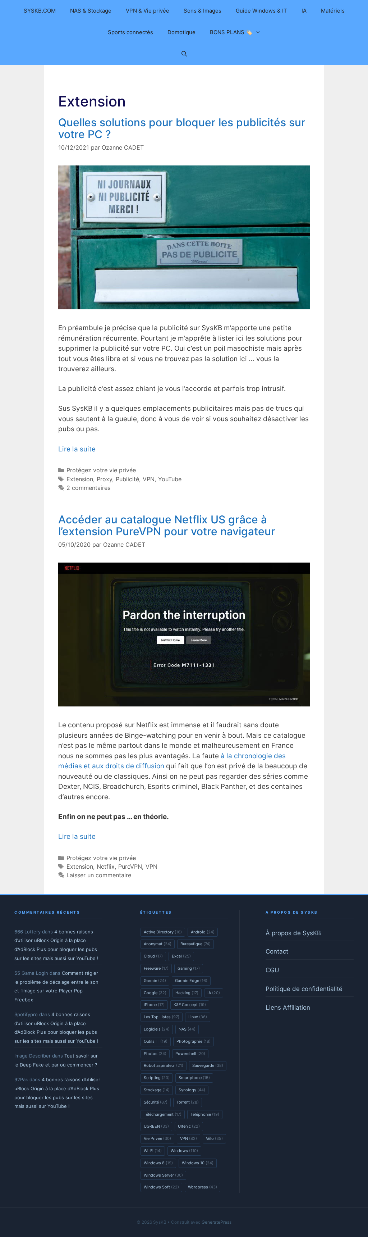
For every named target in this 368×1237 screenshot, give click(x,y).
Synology (192, 1089)
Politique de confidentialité (304, 988)
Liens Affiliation (288, 1007)
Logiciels (157, 1029)
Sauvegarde (207, 1065)
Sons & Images (202, 10)
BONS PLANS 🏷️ (231, 32)
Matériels (333, 10)
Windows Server (163, 1175)
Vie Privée (157, 1138)
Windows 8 (158, 1162)
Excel (181, 956)
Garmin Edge (191, 980)
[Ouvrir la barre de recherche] (183, 54)
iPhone (154, 1004)
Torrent (187, 1102)
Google (155, 992)
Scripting (157, 1077)
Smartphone (194, 1077)
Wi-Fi (153, 1150)
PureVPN (130, 866)
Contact (277, 951)
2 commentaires (88, 487)
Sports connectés (130, 32)
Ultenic (189, 1126)
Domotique (181, 32)
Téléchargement (162, 1114)
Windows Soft (161, 1187)
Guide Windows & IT (261, 10)
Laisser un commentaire (98, 875)
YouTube (169, 479)
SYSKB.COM (40, 10)
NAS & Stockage (90, 10)
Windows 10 (197, 1162)
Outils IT (155, 1041)
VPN (149, 479)
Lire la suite (77, 449)
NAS (187, 1029)
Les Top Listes (161, 1016)
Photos (155, 1053)
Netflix (106, 866)
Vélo (214, 1138)
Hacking (186, 992)
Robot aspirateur (163, 1065)
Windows (184, 1150)
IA (304, 10)
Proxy (104, 479)
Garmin (155, 980)
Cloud (153, 956)
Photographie (193, 1041)
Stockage (157, 1089)
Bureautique (195, 943)
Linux (197, 1016)
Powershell (190, 1053)
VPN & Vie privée (147, 10)
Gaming (189, 968)
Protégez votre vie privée (101, 470)
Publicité (127, 479)
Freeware (156, 968)
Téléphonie (204, 1114)
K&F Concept (190, 1004)
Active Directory (163, 931)
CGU (272, 970)
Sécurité (155, 1102)
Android (203, 931)
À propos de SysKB (293, 933)
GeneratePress (216, 1222)
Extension (79, 479)
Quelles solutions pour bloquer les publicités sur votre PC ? (181, 128)
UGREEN (156, 1126)
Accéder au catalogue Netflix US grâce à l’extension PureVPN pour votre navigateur (166, 525)
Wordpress (202, 1187)
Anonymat (157, 943)
